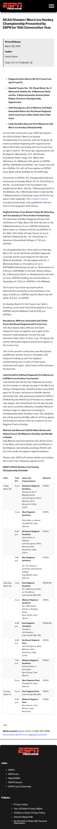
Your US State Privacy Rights (28, 808)
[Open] (51, 6)
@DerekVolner (40, 734)
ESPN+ (11, 770)
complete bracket (39, 199)
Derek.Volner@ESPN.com (15, 734)
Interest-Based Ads (23, 817)
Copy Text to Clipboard (17, 62)
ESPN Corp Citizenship (19, 786)
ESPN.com (13, 774)
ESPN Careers (15, 782)
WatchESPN (14, 778)
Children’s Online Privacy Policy (29, 812)
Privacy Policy (21, 804)
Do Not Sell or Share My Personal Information (30, 822)
